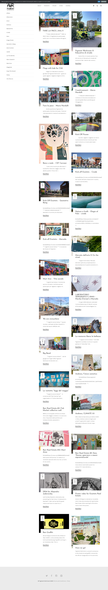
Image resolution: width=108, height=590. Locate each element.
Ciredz (8, 32)
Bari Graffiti (48, 532)
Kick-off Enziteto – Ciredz (86, 172)
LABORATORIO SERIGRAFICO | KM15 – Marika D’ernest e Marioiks (86, 297)
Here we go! (80, 548)
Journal (68, 5)
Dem (8, 36)
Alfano (8, 13)
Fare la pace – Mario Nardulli (55, 106)
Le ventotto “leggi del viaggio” (56, 391)
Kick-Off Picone (81, 134)
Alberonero (10, 17)
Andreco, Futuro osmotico (86, 374)
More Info (104, 1)
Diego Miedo (10, 40)
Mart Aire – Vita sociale (53, 279)
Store (61, 5)
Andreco (9, 24)
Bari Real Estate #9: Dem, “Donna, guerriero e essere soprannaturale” (86, 455)
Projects (46, 5)
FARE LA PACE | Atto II (53, 31)
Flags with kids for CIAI (53, 68)
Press (68, 581)
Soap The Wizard (11, 71)
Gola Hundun (10, 48)
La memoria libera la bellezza (88, 336)
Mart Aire (9, 63)
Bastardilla (10, 28)
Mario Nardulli (11, 59)
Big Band (47, 353)
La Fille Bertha (10, 55)
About (39, 5)
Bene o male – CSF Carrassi (54, 163)
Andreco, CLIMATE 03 (84, 413)
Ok (99, 1)
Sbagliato (9, 67)
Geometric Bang (11, 44)
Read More (46, 41)
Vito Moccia (10, 78)
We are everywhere (51, 319)
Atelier (54, 5)
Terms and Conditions (60, 581)
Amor (8, 21)
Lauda (8, 51)
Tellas (8, 75)
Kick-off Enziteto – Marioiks (54, 239)
